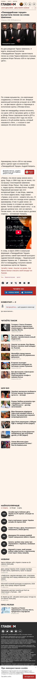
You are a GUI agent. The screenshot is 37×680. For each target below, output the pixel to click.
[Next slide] (35, 8)
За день (19, 508)
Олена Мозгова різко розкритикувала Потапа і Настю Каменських (21, 443)
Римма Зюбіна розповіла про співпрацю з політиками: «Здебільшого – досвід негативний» (23, 404)
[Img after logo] (22, 4)
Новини (5, 559)
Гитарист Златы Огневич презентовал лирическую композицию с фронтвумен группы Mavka (22, 327)
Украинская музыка (10, 277)
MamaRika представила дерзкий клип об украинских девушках (23, 355)
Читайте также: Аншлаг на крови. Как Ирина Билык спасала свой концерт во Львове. (16, 270)
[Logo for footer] (8, 627)
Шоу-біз (5, 388)
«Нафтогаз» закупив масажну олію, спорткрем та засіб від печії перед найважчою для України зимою (18, 577)
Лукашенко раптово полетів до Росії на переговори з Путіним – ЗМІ (15, 591)
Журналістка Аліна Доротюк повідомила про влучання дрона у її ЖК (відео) (22, 433)
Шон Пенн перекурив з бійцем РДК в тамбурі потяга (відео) (23, 422)
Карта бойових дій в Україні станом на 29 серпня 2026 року (16, 563)
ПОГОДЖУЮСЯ (29, 676)
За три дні (13, 508)
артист (18, 277)
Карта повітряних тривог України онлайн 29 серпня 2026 (21, 521)
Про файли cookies (6, 676)
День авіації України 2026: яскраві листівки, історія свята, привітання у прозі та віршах (16, 570)
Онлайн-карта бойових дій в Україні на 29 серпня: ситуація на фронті (21, 513)
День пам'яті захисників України (25, 8)
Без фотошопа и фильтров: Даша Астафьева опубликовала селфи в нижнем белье (22, 374)
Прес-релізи (7, 605)
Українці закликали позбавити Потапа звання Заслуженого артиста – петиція (23, 393)
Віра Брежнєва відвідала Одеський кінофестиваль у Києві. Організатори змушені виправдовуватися (23, 414)
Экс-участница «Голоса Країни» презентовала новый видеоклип (23, 337)
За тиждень (4, 508)
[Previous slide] (32, 8)
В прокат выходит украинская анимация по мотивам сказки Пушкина (21, 364)
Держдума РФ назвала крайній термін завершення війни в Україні (21, 536)
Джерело (3, 275)
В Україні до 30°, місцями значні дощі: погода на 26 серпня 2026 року (18, 597)
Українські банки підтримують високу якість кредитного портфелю (22, 609)
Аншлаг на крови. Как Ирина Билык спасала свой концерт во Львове (23, 346)
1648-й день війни (7, 8)
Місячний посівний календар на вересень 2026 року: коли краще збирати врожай (18, 584)
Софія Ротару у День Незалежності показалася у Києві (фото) (22, 528)
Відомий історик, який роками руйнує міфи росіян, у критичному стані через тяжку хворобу (21, 551)
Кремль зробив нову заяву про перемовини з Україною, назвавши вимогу (21, 543)
